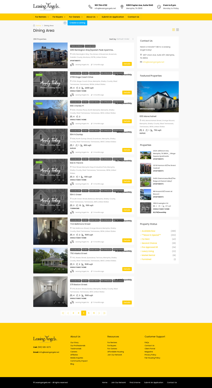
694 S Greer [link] (76, 194)
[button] (173, 30)
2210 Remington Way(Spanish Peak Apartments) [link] (93, 50)
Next (174, 98)
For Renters (40, 16)
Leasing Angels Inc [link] (82, 65)
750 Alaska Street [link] (78, 253)
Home (38, 25)
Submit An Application (113, 16)
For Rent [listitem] (146, 239)
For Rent (85, 73)
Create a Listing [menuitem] (77, 22)
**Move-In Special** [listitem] (151, 235)
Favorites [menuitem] (59, 22)
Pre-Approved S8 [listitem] (150, 247)
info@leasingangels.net (105, 8)
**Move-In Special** (77, 46)
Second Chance (118, 159)
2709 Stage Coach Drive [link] (81, 77)
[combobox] (125, 39)
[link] (50, 55)
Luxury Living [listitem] (148, 251)
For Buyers (58, 16)
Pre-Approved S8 (106, 73)
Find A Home (135, 382)
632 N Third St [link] (76, 163)
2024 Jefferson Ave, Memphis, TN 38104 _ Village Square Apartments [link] (164, 153)
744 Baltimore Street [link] (80, 224)
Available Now (90, 46)
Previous (141, 98)
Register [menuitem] (46, 22)
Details (127, 64)
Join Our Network (118, 382)
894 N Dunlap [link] (76, 134)
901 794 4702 (101, 5)
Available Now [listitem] (148, 231)
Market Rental (94, 73)
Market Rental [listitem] (148, 255)
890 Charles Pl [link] (77, 105)
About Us (90, 16)
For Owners (74, 16)
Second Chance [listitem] (149, 243)
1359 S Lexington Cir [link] (160, 203)
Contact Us (133, 16)
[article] (158, 109)
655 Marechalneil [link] (148, 116)
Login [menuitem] (37, 22)
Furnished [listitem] (146, 259)
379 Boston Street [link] (78, 284)
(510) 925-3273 (44, 347)
